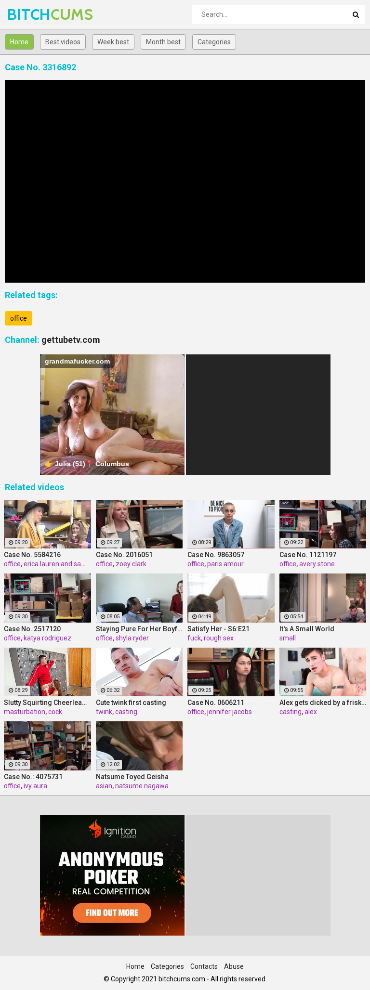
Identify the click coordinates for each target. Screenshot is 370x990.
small (287, 638)
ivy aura (35, 786)
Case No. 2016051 (124, 555)
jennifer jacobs (229, 712)
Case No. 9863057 (215, 555)
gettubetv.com (70, 340)
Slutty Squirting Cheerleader (47, 702)
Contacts (204, 966)
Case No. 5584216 (32, 555)
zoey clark (131, 564)
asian (104, 786)
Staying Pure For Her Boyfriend (139, 629)
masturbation (24, 712)
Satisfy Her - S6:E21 (218, 629)
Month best (163, 42)
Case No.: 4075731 (33, 777)
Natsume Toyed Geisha (132, 777)
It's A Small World (306, 629)
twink (104, 712)
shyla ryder (132, 638)
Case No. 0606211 (215, 702)
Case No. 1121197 (307, 555)
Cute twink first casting (131, 702)
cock (55, 712)
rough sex (219, 638)
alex (310, 712)
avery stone (317, 564)
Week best (113, 42)
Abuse (234, 966)
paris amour (225, 564)
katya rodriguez (47, 638)
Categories (214, 42)
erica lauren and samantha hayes (74, 564)
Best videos (62, 42)
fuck (194, 638)
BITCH (32, 14)
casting (126, 712)
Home (19, 42)
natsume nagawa (142, 786)
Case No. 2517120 (32, 629)
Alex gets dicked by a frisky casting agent (323, 702)
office (18, 318)
